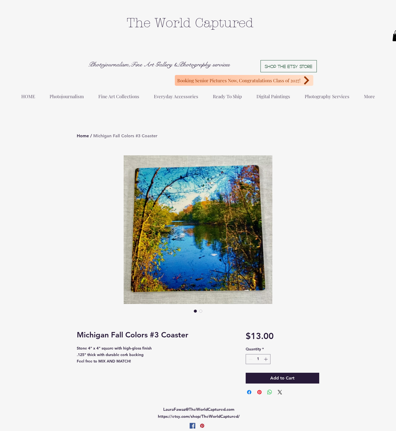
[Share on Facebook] (249, 392)
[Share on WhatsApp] (269, 392)
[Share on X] (280, 392)
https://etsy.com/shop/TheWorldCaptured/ (199, 416)
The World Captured (190, 22)
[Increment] (266, 359)
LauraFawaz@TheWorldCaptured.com (198, 409)
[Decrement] (249, 359)
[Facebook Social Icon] (192, 426)
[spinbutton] (258, 359)
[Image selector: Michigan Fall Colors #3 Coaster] (195, 311)
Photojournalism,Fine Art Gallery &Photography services (159, 64)
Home (83, 135)
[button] (66, 94)
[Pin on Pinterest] (259, 392)
